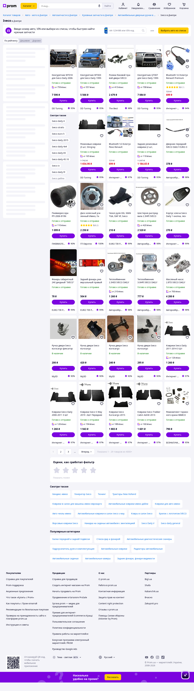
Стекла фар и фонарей (108, 539)
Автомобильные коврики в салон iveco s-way (101, 513)
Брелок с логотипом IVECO (173, 513)
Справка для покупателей (19, 579)
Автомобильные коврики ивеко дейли (128, 503)
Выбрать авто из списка (173, 30)
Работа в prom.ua (108, 585)
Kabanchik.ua (152, 591)
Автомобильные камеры (98, 558)
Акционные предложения (19, 591)
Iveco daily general (170, 523)
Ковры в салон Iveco (141, 513)
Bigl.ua (148, 579)
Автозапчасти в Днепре (64, 15)
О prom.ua (104, 579)
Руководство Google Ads (64, 649)
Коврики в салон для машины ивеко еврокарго (77, 503)
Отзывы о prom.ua (108, 609)
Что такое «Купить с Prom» (20, 597)
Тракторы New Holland (124, 494)
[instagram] (157, 657)
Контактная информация (112, 591)
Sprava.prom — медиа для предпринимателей (65, 605)
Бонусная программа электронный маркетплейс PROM (70, 641)
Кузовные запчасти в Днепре (97, 15)
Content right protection (111, 603)
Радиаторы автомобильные (148, 548)
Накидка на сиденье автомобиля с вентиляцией (110, 523)
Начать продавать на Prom (66, 591)
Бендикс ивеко (60, 494)
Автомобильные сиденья (65, 558)
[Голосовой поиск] (99, 6)
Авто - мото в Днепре (36, 15)
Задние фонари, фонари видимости (136, 558)
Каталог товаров (11, 15)
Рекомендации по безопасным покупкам (27, 609)
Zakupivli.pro (151, 603)
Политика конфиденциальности (69, 627)
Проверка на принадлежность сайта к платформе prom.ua (26, 617)
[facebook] (152, 657)
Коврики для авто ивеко (167, 503)
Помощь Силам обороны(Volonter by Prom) (111, 617)
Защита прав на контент (111, 597)
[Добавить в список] (73, 66)
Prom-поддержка (15, 585)
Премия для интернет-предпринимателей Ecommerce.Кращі (72, 614)
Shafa (148, 585)
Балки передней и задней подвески (71, 539)
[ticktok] (163, 657)
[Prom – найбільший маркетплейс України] (9, 6)
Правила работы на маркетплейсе (70, 633)
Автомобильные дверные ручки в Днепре (137, 15)
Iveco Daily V (148, 523)
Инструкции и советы (17, 624)
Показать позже (61, 477)
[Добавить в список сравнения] (187, 60)
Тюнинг (102, 494)
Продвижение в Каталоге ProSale (69, 597)
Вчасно (148, 597)
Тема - (64, 657)
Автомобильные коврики (114, 548)
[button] (63, 100)
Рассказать (113, 677)
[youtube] (146, 657)
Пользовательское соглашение (68, 621)
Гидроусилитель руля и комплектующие (73, 548)
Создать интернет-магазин (66, 585)
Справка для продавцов (64, 579)
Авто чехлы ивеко (61, 513)
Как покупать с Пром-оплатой (21, 603)
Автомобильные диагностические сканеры (149, 539)
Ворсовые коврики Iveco (65, 523)
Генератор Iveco (82, 494)
